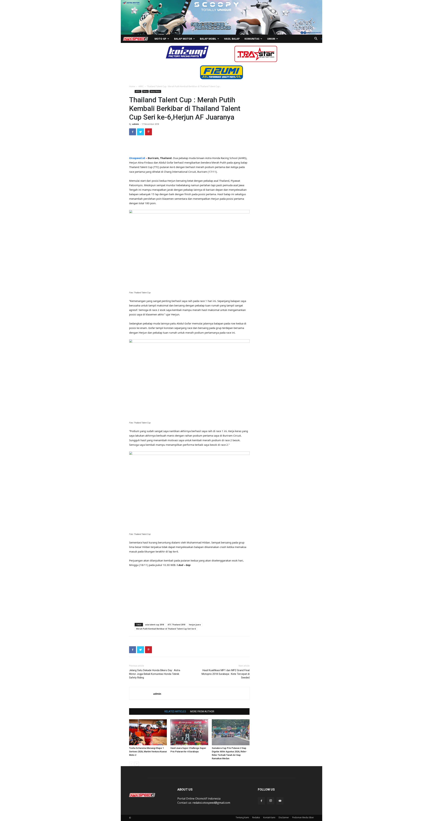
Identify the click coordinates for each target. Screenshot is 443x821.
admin (135, 124)
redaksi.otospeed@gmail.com (211, 803)
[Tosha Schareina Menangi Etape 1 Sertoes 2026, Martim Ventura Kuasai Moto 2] (148, 732)
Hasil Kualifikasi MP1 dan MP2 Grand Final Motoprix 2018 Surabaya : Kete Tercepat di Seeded (226, 674)
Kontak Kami (269, 817)
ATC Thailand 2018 (176, 624)
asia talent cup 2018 (154, 624)
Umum (271, 38)
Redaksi (256, 817)
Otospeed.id (137, 158)
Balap (145, 91)
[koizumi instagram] (187, 52)
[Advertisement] (189, 147)
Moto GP (160, 38)
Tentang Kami (242, 817)
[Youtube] (280, 800)
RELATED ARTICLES (175, 711)
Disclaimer (284, 817)
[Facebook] (261, 800)
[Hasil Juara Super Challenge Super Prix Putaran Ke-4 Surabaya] (189, 732)
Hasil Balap (232, 38)
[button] (317, 39)
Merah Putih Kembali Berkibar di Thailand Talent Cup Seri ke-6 (166, 628)
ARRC (141, 86)
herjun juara (195, 624)
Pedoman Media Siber (303, 817)
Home (132, 86)
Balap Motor (183, 38)
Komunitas (252, 38)
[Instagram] (270, 800)
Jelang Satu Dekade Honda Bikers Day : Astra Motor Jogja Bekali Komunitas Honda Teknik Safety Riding (154, 674)
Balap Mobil (208, 38)
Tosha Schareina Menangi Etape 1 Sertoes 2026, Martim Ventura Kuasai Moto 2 (148, 751)
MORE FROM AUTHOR (202, 711)
